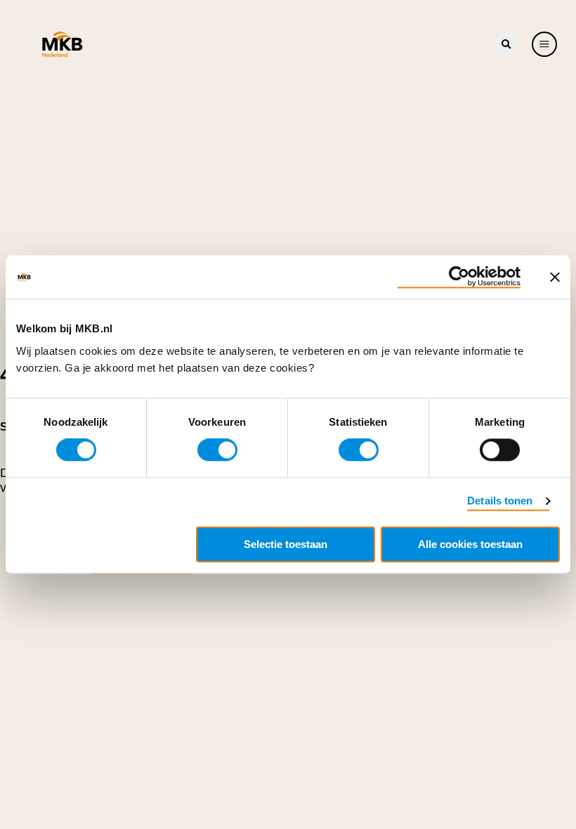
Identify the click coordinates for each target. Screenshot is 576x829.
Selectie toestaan (285, 545)
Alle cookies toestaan (470, 545)
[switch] (217, 450)
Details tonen (499, 501)
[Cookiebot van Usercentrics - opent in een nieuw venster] (459, 277)
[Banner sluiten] (555, 277)
